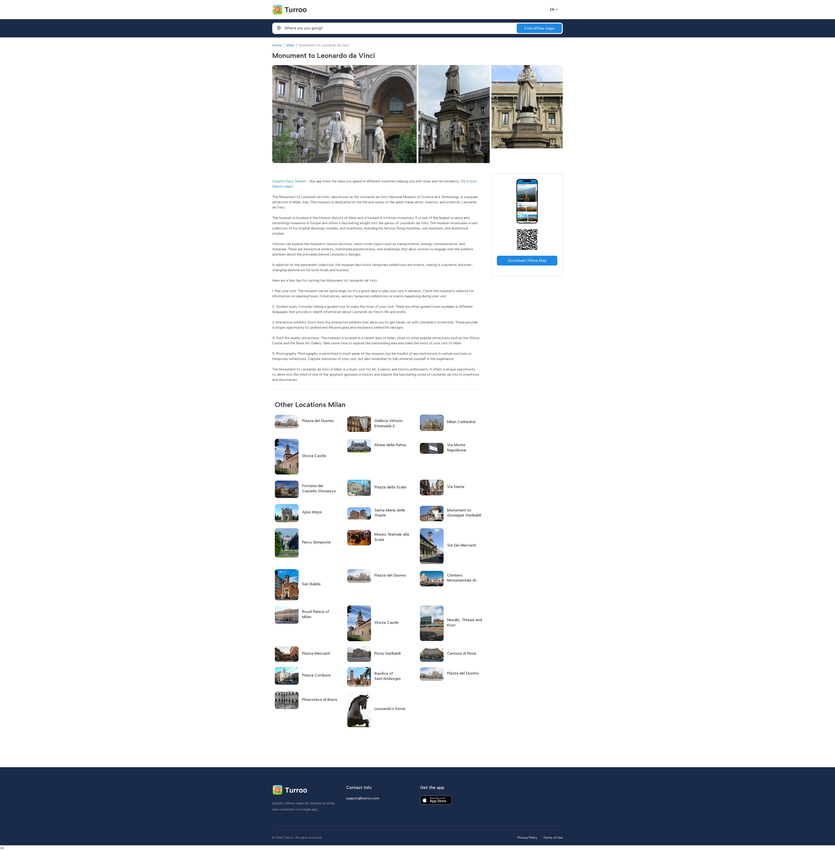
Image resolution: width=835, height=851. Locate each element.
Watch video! (282, 186)
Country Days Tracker (289, 181)
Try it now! (469, 181)
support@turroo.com (362, 798)
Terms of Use (553, 837)
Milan (290, 45)
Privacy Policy (527, 837)
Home (277, 45)
